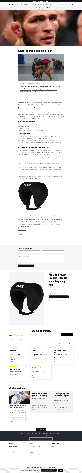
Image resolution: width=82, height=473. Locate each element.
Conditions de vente (36, 446)
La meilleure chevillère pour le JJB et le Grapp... (40, 395)
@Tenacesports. (22, 230)
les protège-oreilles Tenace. (29, 178)
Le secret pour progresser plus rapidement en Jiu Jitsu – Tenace (38, 90)
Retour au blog (42, 240)
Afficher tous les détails (54, 300)
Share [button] (20, 234)
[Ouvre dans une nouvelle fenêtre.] (16, 359)
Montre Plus (13, 357)
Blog (53, 446)
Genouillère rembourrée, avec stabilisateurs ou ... (18, 407)
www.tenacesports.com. (24, 226)
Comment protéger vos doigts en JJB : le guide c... (61, 396)
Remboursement (35, 449)
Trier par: (58, 343)
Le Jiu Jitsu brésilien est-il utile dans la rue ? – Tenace (36, 91)
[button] (20, 4)
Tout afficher (41, 429)
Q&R (31, 452)
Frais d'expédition (59, 291)
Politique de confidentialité (37, 454)
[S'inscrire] (51, 438)
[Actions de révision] (28, 348)
